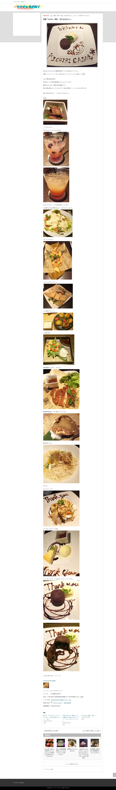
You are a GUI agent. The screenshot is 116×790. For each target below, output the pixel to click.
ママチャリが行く (19, 782)
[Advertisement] (26, 24)
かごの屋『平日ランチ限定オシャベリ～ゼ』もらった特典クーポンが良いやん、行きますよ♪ (49, 752)
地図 (82, 697)
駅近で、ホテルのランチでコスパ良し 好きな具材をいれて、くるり (51, 717)
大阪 (51, 15)
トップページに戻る (48, 769)
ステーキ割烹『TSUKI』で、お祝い (91, 730)
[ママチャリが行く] (29, 10)
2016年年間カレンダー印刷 (51, 730)
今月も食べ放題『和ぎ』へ (89, 715)
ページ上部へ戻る (114, 775)
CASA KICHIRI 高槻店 (49, 680)
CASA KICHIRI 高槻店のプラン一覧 (61, 700)
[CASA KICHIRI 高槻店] (46, 687)
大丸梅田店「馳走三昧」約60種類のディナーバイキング (95, 750)
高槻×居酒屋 (67, 703)
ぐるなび (59, 703)
